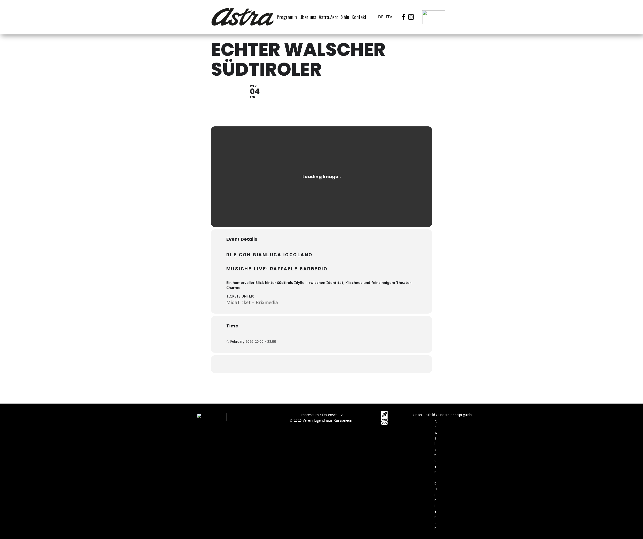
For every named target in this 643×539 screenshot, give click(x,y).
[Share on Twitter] (315, 364)
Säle (345, 17)
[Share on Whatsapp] (328, 364)
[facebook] (403, 17)
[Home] (242, 17)
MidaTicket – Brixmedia (252, 302)
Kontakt (359, 17)
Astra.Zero (329, 17)
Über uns (307, 17)
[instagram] (411, 17)
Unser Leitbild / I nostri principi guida (442, 414)
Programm (287, 17)
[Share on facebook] (302, 364)
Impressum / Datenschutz (321, 414)
